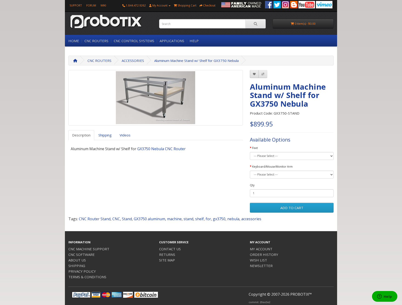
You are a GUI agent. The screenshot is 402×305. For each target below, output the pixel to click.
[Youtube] (306, 4)
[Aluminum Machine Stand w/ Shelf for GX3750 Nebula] (155, 97)
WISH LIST (258, 260)
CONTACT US (170, 249)
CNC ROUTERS (96, 40)
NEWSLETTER (261, 265)
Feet (255, 148)
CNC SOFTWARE (81, 254)
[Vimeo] (324, 4)
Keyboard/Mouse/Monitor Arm (272, 167)
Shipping (105, 135)
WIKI (103, 5)
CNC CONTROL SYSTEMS (134, 40)
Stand (127, 218)
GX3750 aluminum (149, 218)
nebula (233, 218)
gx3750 (219, 218)
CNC (116, 218)
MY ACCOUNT (261, 249)
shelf (199, 218)
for (208, 218)
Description (81, 135)
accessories (251, 218)
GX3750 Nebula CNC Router (161, 148)
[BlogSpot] (294, 4)
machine (174, 218)
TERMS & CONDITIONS (87, 276)
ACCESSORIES (133, 60)
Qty (252, 185)
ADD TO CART (291, 207)
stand (188, 218)
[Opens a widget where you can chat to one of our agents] (384, 297)
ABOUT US (77, 260)
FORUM (91, 5)
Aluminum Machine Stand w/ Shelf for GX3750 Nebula (196, 60)
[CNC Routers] (241, 4)
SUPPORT (76, 5)
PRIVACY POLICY (82, 271)
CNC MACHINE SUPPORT (88, 249)
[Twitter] (277, 4)
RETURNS (167, 254)
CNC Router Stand (95, 218)
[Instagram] (285, 4)
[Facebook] (268, 4)
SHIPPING (76, 265)
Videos (125, 135)
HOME (73, 40)
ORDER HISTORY (264, 254)
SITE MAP (167, 260)
